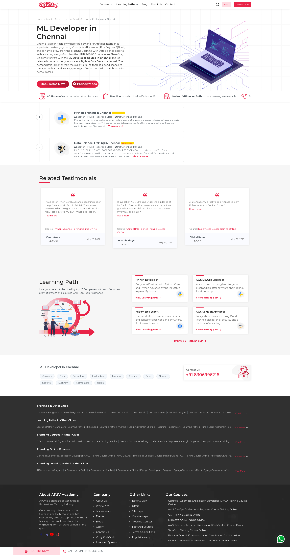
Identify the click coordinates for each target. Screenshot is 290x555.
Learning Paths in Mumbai (113, 426)
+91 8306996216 (202, 374)
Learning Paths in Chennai (76, 19)
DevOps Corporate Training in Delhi (137, 441)
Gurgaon (47, 376)
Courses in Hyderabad (72, 412)
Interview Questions (108, 542)
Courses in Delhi (138, 412)
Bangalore (79, 376)
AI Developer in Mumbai (100, 470)
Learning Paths (125, 4)
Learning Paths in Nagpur (221, 426)
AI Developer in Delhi (75, 470)
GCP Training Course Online (194, 455)
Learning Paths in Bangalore (51, 426)
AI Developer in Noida (127, 470)
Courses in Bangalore (48, 412)
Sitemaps (137, 511)
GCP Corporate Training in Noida (53, 441)
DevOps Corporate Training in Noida (219, 441)
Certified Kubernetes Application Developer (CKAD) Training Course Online (76, 455)
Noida (100, 382)
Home (39, 19)
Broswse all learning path (188, 341)
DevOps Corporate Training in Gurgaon (178, 441)
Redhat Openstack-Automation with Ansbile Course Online (202, 540)
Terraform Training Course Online (187, 530)
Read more (51, 215)
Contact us (102, 532)
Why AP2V (102, 506)
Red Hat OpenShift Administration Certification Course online (204, 535)
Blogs (99, 521)
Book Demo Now (53, 84)
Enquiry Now (39, 550)
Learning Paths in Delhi (169, 426)
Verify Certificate (105, 537)
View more (114, 126)
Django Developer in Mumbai (219, 470)
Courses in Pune (157, 412)
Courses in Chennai (118, 412)
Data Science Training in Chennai (97, 143)
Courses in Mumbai (96, 412)
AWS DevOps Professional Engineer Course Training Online (147, 455)
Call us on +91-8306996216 (85, 550)
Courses (105, 4)
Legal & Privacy (141, 537)
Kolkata (46, 382)
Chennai (133, 376)
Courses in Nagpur (176, 412)
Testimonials (103, 511)
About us (101, 500)
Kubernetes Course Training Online (217, 229)
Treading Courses (142, 521)
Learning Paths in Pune (194, 426)
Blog (144, 4)
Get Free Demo (242, 4)
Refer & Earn (139, 500)
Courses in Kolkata (198, 412)
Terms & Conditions (143, 532)
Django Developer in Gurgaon (156, 470)
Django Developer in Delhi (188, 470)
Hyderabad (98, 376)
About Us (156, 4)
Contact (170, 4)
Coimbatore (82, 382)
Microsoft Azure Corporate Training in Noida (94, 441)
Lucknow (63, 382)
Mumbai (116, 376)
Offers (135, 506)
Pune (148, 376)
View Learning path (146, 297)
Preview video (87, 84)
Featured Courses (142, 526)
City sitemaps (140, 516)
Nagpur (163, 376)
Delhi (62, 376)
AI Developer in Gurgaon (49, 470)
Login (226, 4)
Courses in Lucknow (220, 412)
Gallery (100, 526)
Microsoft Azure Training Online (227, 455)
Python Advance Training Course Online (75, 229)
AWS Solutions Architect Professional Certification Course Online (206, 525)
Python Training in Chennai (92, 112)
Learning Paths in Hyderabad (83, 426)
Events (100, 516)
